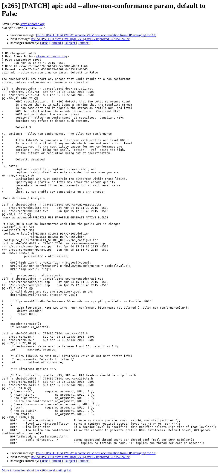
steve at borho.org (32, 24)
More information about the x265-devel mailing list (36, 470)
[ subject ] (70, 43)
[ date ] (45, 43)
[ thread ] (56, 43)
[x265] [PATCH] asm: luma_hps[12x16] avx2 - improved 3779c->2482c (80, 39)
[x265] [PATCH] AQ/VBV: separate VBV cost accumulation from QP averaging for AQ (96, 35)
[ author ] (84, 43)
